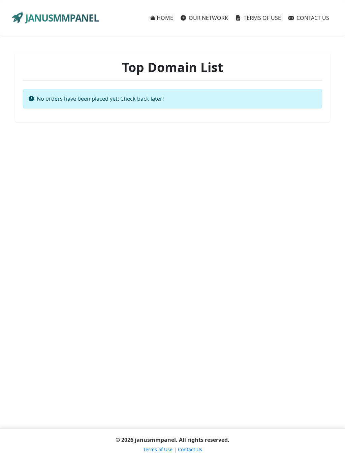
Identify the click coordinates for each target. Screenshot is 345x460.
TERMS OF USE (261, 18)
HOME (165, 18)
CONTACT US (312, 18)
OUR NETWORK (207, 18)
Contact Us (190, 449)
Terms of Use (157, 449)
